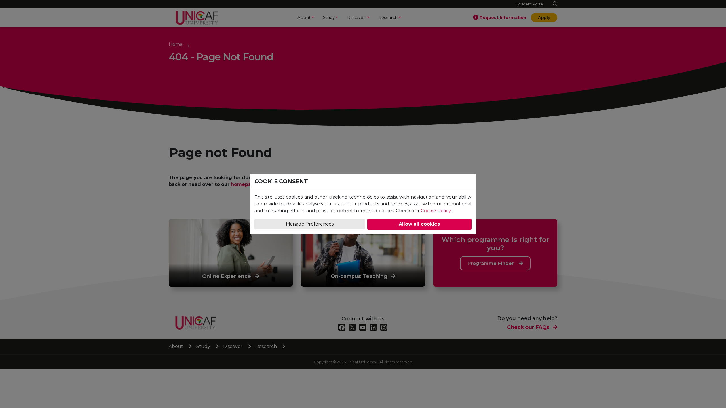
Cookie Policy (436, 210)
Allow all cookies (419, 224)
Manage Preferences (310, 224)
